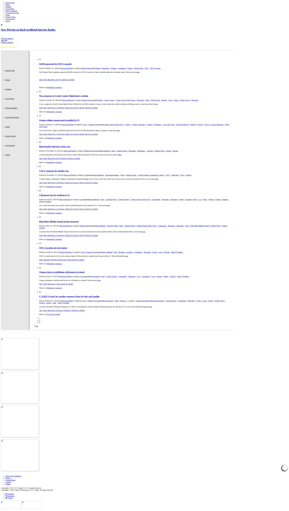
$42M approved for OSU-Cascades (55, 64)
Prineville (194, 100)
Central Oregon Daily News (113, 125)
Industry (164, 100)
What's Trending (11, 11)
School (168, 151)
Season (48, 303)
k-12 (200, 199)
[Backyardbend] (7, 38)
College (127, 125)
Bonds (98, 68)
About (7, 21)
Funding (114, 68)
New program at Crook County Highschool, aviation (63, 96)
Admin (7, 484)
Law (138, 276)
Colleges (149, 125)
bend (113, 151)
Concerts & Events (12, 13)
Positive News (10, 17)
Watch (7, 5)
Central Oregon (121, 151)
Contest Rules (10, 480)
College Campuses (138, 125)
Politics (166, 276)
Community (156, 199)
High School (155, 100)
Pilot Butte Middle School (200, 226)
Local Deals (9, 9)
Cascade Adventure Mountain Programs (149, 301)
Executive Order (191, 199)
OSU (146, 68)
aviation (100, 100)
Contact (8, 482)
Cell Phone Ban (111, 199)
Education (105, 68)
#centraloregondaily (112, 175)
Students (225, 199)
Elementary (141, 151)
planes (176, 100)
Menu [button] (3, 41)
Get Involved (10, 19)
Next (36, 326)
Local (170, 100)
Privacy (8, 478)
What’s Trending (45, 202)
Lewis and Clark (168, 125)
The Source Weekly (53, 314)
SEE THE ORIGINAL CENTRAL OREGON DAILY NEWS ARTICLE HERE (68, 108)
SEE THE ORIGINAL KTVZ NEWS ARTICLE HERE (59, 159)
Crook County (109, 100)
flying (147, 100)
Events (181, 199)
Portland (193, 125)
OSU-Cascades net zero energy (53, 248)
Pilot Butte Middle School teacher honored (58, 221)
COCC (167, 175)
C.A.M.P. (130, 301)
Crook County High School (125, 100)
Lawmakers (145, 276)
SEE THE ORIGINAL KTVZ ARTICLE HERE (57, 80)
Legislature (122, 68)
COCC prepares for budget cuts (54, 171)
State (54, 303)
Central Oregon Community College (151, 175)
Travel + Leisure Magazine (213, 125)
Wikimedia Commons (54, 87)
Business (122, 252)
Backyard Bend (67, 68)
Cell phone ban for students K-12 (54, 195)
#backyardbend (104, 151)
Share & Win (10, 3)
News (182, 175)
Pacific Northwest (182, 125)
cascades (129, 252)
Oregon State (138, 68)
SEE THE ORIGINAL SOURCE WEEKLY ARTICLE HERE (62, 311)
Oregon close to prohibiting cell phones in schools (62, 272)
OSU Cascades (155, 68)
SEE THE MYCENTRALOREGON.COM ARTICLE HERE (61, 260)
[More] (40, 59)
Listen (7, 15)
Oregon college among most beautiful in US (59, 120)
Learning (150, 151)
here (137, 72)
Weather (8, 7)
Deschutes (165, 199)
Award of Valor (112, 226)
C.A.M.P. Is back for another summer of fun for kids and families (69, 296)
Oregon (130, 68)
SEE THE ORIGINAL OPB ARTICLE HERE (56, 284)
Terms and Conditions (13, 476)
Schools (200, 125)
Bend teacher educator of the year (54, 146)
